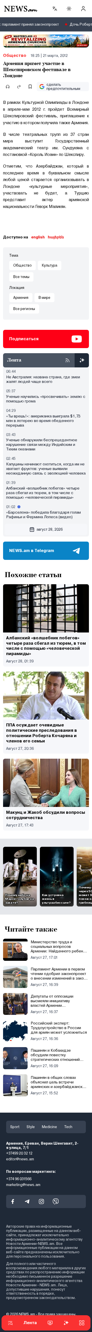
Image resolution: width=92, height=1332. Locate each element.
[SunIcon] (69, 8)
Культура (49, 265)
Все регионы (24, 309)
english (38, 237)
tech (68, 1127)
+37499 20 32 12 (19, 1153)
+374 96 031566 (18, 1179)
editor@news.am (20, 1159)
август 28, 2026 (50, 529)
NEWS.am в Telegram (31, 550)
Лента (30, 1322)
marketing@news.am (23, 1185)
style (31, 1127)
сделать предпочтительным (63, 87)
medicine (49, 1127)
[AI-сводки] (82, 360)
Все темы (21, 277)
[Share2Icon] (19, 86)
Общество (14, 55)
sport (14, 1127)
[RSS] (67, 360)
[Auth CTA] (83, 8)
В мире (44, 298)
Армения (20, 298)
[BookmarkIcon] (30, 86)
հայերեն (56, 237)
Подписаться (24, 338)
